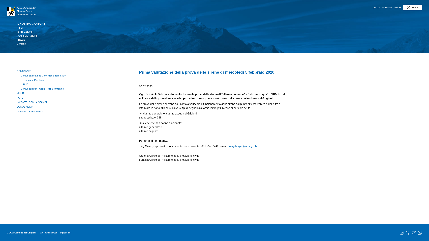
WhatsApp (419, 232)
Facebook (401, 232)
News (21, 39)
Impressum (65, 232)
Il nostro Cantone (31, 23)
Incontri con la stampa (32, 102)
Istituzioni (25, 31)
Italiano (397, 8)
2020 (25, 84)
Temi (20, 27)
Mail (413, 232)
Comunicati (24, 71)
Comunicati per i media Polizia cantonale (42, 88)
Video (20, 93)
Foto (20, 97)
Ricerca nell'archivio (33, 80)
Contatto (21, 44)
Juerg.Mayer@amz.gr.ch (242, 146)
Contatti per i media (30, 111)
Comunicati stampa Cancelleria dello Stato (43, 75)
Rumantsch (387, 8)
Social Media (25, 106)
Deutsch (376, 8)
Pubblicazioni (27, 35)
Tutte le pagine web (47, 232)
